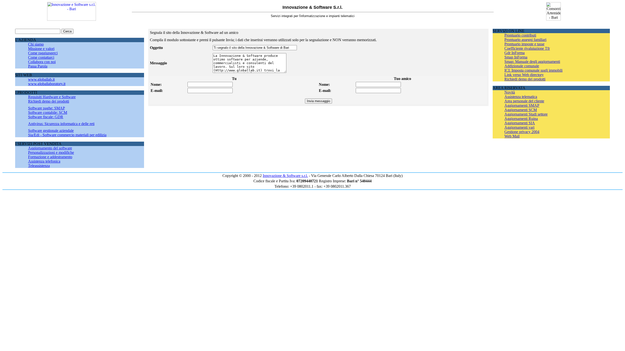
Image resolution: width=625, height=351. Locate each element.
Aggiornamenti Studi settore (526, 114)
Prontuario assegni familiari (525, 40)
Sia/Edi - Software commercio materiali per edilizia (67, 135)
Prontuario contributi (520, 35)
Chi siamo (36, 44)
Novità (509, 92)
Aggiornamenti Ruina (521, 119)
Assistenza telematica (520, 97)
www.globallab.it (41, 79)
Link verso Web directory (524, 75)
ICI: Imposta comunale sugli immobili (533, 70)
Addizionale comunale (521, 66)
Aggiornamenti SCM (520, 110)
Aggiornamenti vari (519, 127)
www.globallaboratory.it (46, 84)
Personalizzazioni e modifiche (51, 152)
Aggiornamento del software (50, 148)
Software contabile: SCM (47, 112)
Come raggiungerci (43, 53)
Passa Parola (37, 66)
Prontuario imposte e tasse (524, 44)
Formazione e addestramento (50, 157)
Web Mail (512, 136)
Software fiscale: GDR (45, 117)
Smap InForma (515, 57)
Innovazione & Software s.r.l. (285, 176)
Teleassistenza (39, 166)
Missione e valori (41, 49)
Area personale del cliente (524, 101)
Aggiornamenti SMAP (521, 105)
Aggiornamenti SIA (519, 123)
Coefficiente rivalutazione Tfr (527, 48)
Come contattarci (41, 57)
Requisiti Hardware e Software (52, 97)
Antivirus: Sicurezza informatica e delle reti (61, 124)
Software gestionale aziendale (51, 130)
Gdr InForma (514, 53)
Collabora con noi (42, 62)
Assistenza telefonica (44, 161)
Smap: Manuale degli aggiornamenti (532, 61)
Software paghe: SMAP (46, 108)
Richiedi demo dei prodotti (48, 101)
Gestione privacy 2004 (521, 132)
